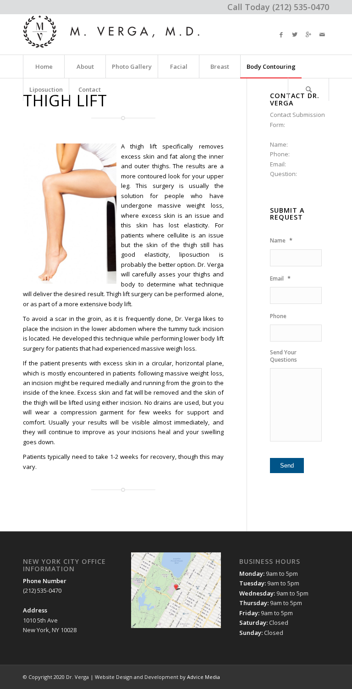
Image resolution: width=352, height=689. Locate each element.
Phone (278, 316)
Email (280, 278)
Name (281, 240)
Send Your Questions (283, 356)
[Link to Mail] (322, 34)
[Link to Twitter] (295, 34)
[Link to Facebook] (281, 34)
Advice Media (203, 676)
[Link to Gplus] (308, 34)
